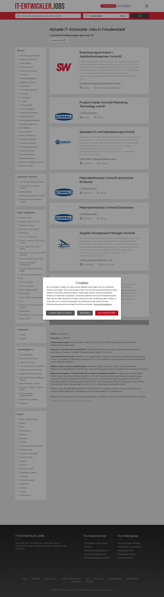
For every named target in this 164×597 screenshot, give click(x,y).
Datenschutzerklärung (103, 304)
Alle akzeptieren (106, 313)
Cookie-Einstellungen (60, 313)
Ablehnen (85, 313)
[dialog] (82, 298)
